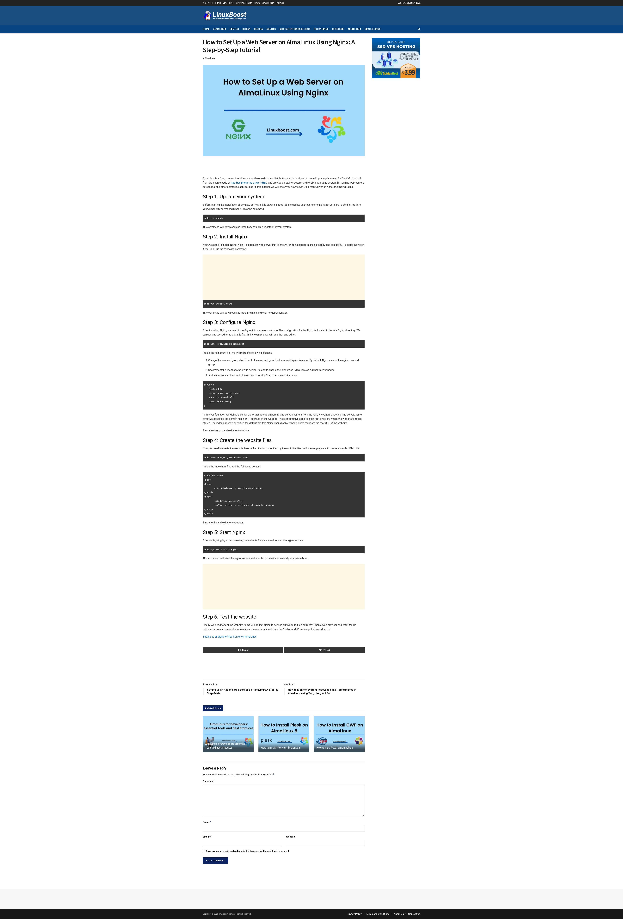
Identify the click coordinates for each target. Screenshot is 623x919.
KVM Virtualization (244, 3)
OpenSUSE (338, 29)
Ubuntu (271, 29)
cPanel (218, 3)
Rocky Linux (321, 29)
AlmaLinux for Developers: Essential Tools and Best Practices (225, 745)
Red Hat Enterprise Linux (295, 29)
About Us (399, 914)
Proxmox (280, 3)
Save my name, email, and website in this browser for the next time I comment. (248, 851)
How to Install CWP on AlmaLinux (334, 747)
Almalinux (219, 29)
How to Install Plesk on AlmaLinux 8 (280, 747)
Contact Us (414, 914)
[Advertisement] (361, 15)
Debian (246, 29)
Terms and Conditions (378, 914)
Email (207, 836)
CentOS (234, 29)
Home (206, 29)
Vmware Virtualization (264, 3)
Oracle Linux (372, 29)
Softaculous (228, 3)
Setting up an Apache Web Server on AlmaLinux (229, 636)
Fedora (258, 29)
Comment (209, 781)
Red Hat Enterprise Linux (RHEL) (249, 182)
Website (290, 836)
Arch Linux (354, 29)
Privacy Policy (354, 914)
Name (207, 822)
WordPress (208, 3)
